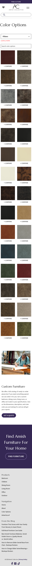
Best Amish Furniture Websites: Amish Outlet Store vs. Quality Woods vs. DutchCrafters (14, 536)
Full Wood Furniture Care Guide (12, 530)
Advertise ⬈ (6, 515)
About (4, 508)
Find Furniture (16, 456)
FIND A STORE (16, 2)
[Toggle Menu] (27, 8)
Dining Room (6, 485)
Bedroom (5, 478)
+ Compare (8, 66)
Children (4, 482)
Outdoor (4, 495)
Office (3, 492)
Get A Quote (9, 415)
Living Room (6, 489)
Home (4, 505)
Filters (5, 36)
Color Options (6, 512)
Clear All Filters (5, 40)
